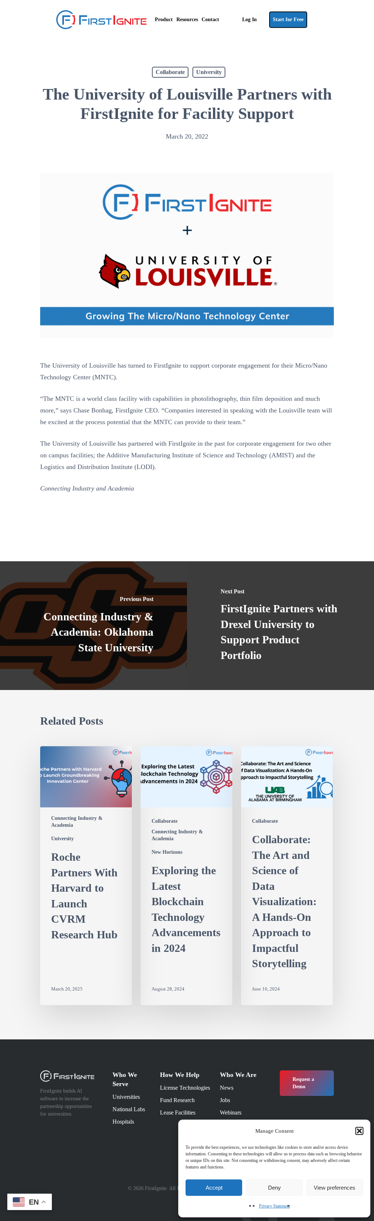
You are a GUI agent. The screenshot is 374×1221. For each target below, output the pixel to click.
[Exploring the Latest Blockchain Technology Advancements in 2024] (186, 875)
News (226, 1088)
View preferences (334, 1188)
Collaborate (170, 72)
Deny (274, 1188)
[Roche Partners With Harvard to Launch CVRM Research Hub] (86, 875)
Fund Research (177, 1100)
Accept (214, 1188)
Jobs (225, 1100)
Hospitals (123, 1122)
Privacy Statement (274, 1206)
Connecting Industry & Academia (77, 821)
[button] (359, 1131)
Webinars (230, 1112)
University (209, 72)
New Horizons (167, 852)
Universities (126, 1097)
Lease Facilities (177, 1112)
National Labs (128, 1109)
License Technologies (185, 1088)
